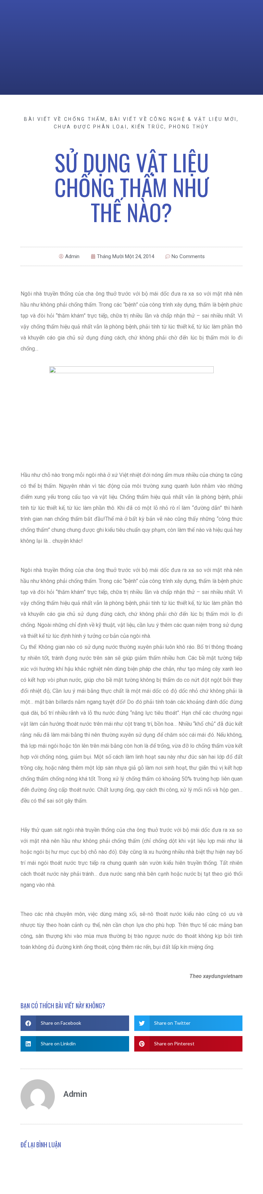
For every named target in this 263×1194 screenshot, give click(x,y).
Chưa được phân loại (90, 126)
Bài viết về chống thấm (64, 119)
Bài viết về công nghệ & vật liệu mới (173, 119)
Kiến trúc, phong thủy (170, 126)
